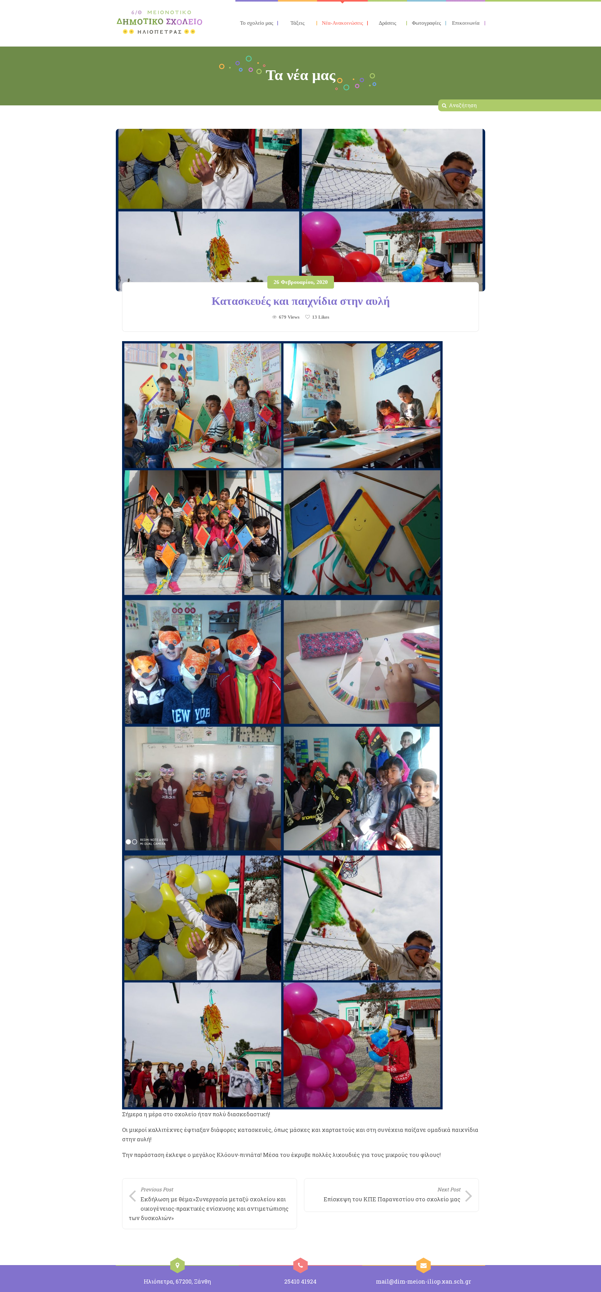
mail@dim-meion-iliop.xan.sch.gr (423, 1281)
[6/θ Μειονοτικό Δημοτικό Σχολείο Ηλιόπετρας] (159, 22)
